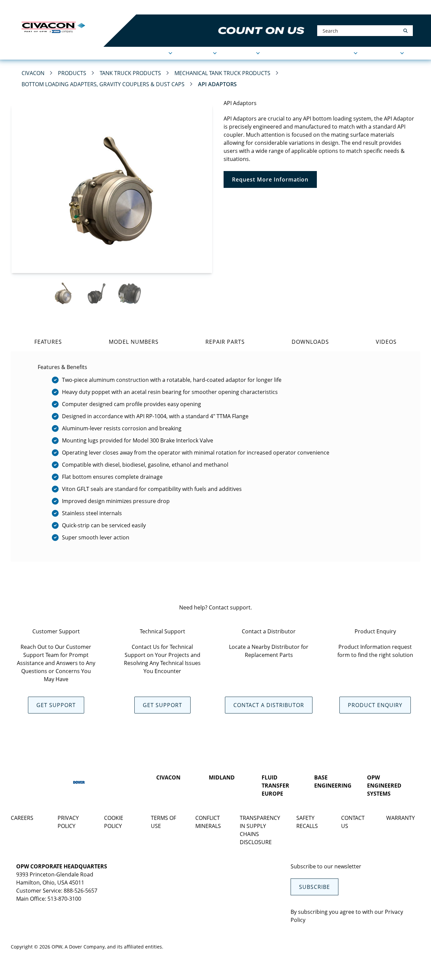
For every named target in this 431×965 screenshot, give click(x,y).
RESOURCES (383, 53)
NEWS (278, 53)
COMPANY (241, 53)
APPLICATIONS (148, 53)
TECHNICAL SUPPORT (325, 53)
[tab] (48, 341)
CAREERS (22, 818)
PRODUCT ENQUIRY (375, 705)
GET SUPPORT (56, 705)
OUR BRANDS (124, 7)
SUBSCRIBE (314, 887)
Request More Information (270, 179)
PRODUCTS (197, 53)
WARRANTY (400, 818)
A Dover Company (85, 946)
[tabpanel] (215, 456)
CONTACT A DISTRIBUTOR (268, 705)
